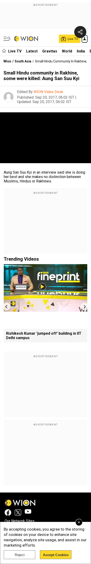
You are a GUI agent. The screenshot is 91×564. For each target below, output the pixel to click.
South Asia (23, 61)
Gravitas (49, 51)
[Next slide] (84, 306)
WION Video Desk (48, 92)
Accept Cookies (56, 555)
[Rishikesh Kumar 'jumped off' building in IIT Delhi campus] (45, 309)
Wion (7, 61)
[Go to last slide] (6, 306)
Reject (19, 555)
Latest (32, 51)
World (67, 51)
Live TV (14, 51)
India (81, 51)
